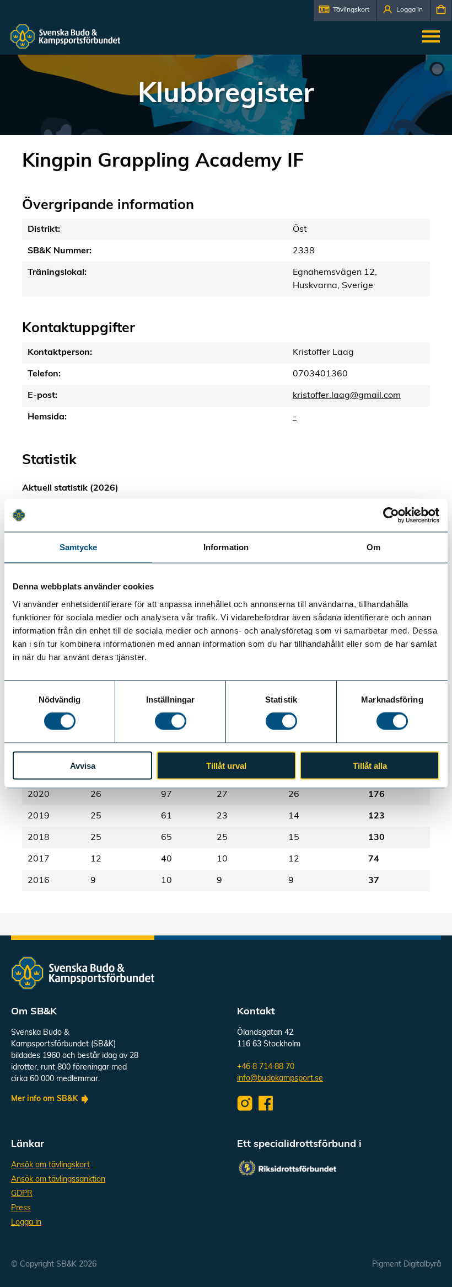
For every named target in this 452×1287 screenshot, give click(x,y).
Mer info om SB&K (44, 1099)
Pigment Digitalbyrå (406, 1265)
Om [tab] (373, 547)
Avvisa (82, 765)
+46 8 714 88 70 (265, 1067)
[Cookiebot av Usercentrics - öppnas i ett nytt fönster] (391, 515)
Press (21, 1208)
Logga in (26, 1223)
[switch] (170, 721)
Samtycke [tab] (79, 547)
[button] (345, 10)
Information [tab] (226, 547)
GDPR (22, 1194)
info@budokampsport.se (280, 1079)
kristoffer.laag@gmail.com (347, 395)
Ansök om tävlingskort (50, 1165)
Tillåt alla (370, 765)
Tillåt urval (226, 765)
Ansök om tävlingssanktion (58, 1180)
